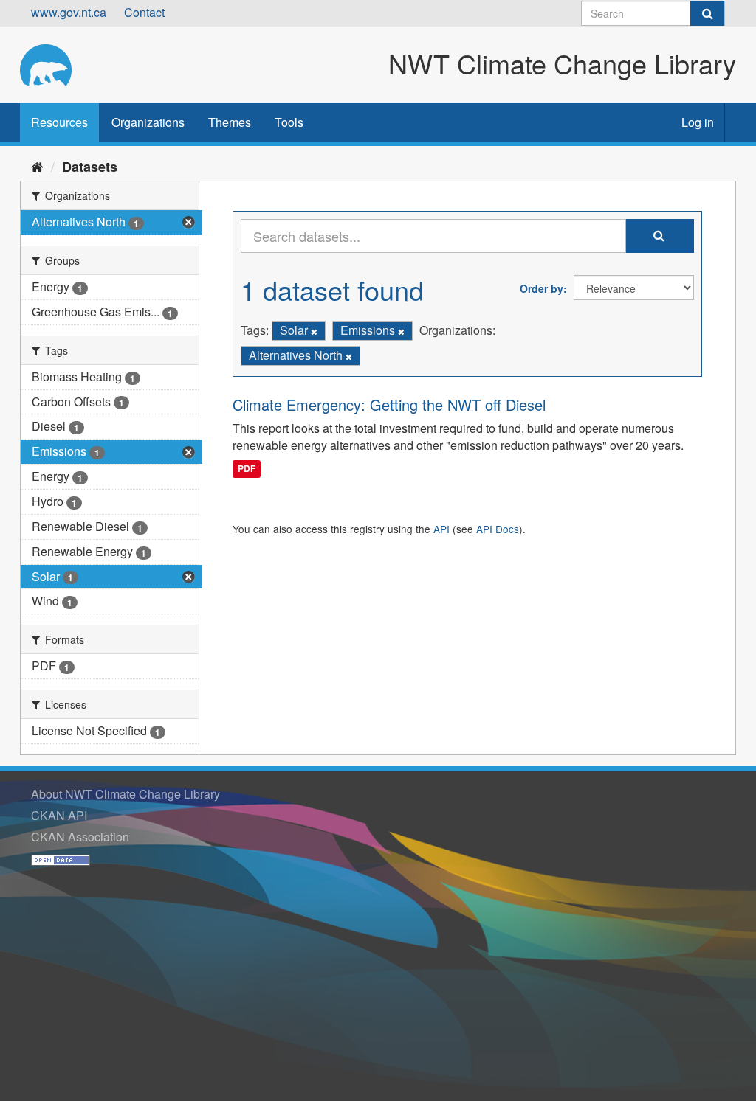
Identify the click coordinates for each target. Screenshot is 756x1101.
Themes (229, 122)
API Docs (497, 528)
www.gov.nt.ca (68, 12)
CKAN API (59, 815)
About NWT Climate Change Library (125, 793)
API (441, 528)
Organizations (148, 122)
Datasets (89, 166)
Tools (289, 122)
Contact (144, 12)
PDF (246, 468)
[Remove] (314, 331)
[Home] (37, 166)
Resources (59, 122)
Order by (541, 288)
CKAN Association (80, 836)
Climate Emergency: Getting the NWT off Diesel (389, 404)
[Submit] (707, 13)
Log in (697, 122)
